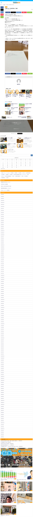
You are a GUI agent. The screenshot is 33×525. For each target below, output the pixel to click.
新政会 (7, 177)
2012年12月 (2, 323)
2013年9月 (2, 309)
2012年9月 (2, 325)
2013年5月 (2, 315)
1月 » (4, 168)
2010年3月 (2, 370)
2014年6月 (2, 305)
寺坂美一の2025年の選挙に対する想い (6, 186)
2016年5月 (2, 289)
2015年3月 (2, 303)
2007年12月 (2, 422)
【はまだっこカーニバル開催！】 (5, 190)
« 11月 (2, 168)
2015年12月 (2, 299)
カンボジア (24, 174)
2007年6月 (2, 424)
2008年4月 (2, 416)
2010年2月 (2, 372)
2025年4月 (2, 198)
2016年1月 (2, 297)
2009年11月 (2, 378)
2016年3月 (2, 293)
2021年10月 (2, 206)
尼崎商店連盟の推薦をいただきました (6, 188)
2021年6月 (2, 210)
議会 (28, 174)
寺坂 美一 (19, 84)
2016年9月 (2, 281)
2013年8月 (2, 311)
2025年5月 (2, 196)
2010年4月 (2, 368)
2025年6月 (2, 194)
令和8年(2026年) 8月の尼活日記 (5, 443)
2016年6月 (2, 287)
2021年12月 (2, 202)
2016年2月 (2, 295)
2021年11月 (2, 204)
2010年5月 (2, 366)
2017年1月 (2, 273)
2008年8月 (2, 408)
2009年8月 (2, 384)
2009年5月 (2, 390)
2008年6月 (2, 412)
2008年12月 (2, 400)
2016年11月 (2, 277)
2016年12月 (2, 275)
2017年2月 (2, 271)
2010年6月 (2, 364)
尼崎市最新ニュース (5, 439)
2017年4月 (2, 267)
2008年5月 (2, 414)
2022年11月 (2, 200)
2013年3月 (2, 319)
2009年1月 (2, 398)
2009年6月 (2, 388)
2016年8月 (2, 283)
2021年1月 (2, 218)
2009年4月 (2, 392)
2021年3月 (2, 216)
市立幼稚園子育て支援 (4, 442)
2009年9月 (2, 382)
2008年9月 (2, 406)
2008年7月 (2, 410)
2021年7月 (2, 208)
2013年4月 (2, 317)
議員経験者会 (3, 177)
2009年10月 (2, 380)
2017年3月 (2, 269)
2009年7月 (2, 386)
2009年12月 (2, 376)
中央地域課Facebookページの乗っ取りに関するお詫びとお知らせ (10, 446)
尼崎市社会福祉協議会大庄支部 (17, 174)
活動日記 (6, 101)
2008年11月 (2, 402)
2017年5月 (2, 265)
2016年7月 (2, 285)
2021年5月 (2, 212)
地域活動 (11, 174)
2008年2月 (2, 420)
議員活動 (7, 174)
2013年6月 (2, 313)
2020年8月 (2, 220)
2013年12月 (2, 307)
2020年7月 (2, 222)
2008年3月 (2, 418)
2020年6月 (2, 224)
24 (16, 165)
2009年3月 (2, 394)
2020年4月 (2, 226)
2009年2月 (2, 396)
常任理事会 (3, 174)
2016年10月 (2, 279)
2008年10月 (2, 404)
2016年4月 (2, 291)
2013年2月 (2, 321)
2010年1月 (2, 374)
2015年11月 (2, 301)
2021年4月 (2, 214)
